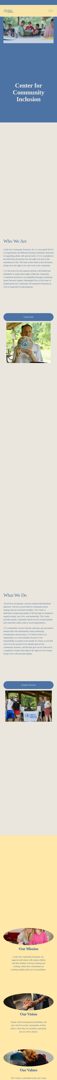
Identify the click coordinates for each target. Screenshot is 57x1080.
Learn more (28, 317)
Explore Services (28, 685)
